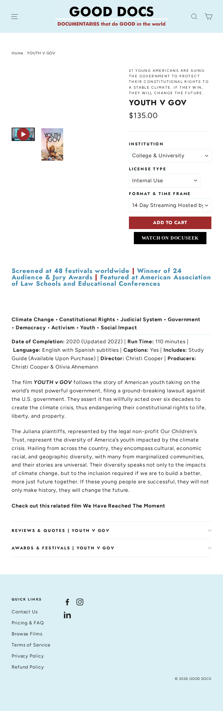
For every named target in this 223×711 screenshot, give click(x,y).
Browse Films (27, 634)
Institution (146, 144)
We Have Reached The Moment (124, 506)
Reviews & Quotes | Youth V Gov (61, 530)
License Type (147, 169)
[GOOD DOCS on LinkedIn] (67, 614)
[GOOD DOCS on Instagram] (79, 602)
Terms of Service (31, 645)
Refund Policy (28, 667)
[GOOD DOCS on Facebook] (67, 602)
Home (17, 53)
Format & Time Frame (160, 194)
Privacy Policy (28, 656)
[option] (59, 95)
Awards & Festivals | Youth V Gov (63, 548)
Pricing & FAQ (28, 623)
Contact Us (25, 611)
